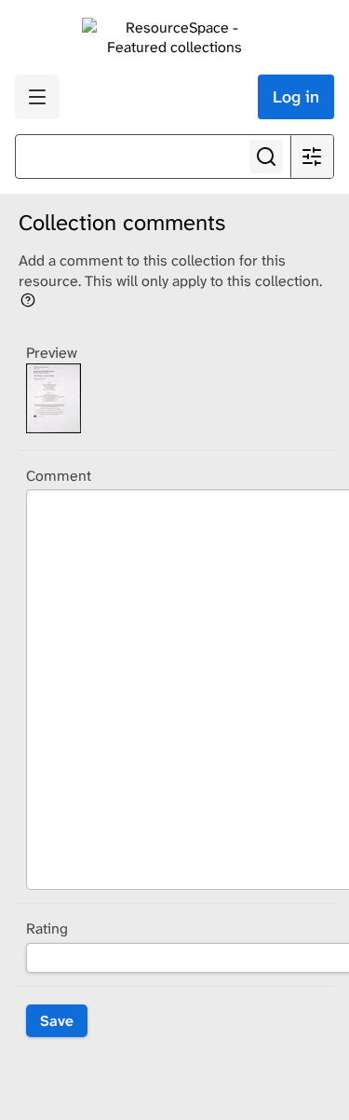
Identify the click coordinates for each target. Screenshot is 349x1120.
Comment (58, 475)
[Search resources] (266, 156)
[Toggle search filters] (311, 156)
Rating (47, 928)
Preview (51, 352)
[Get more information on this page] (28, 298)
